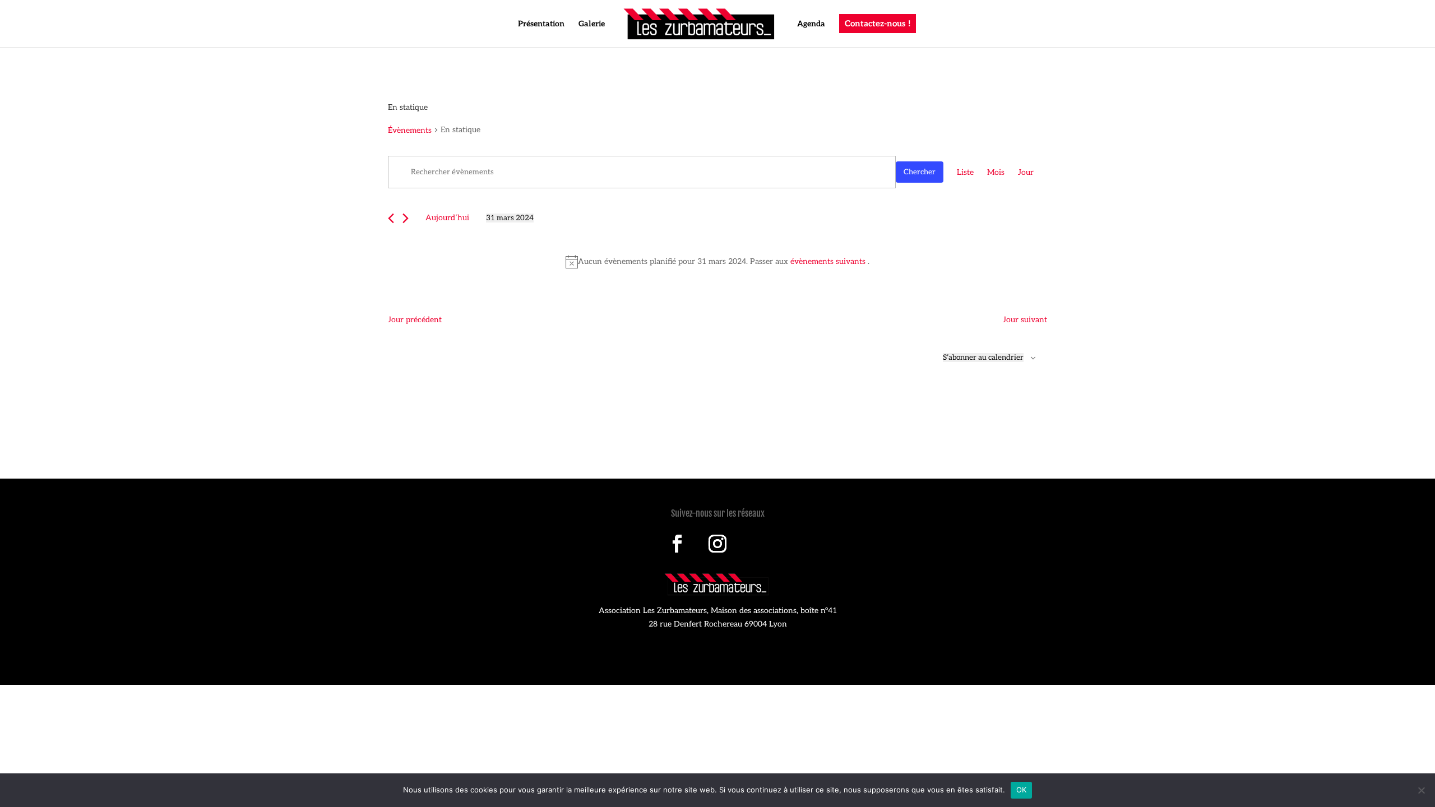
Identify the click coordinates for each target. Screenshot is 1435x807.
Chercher (920, 172)
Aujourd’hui (447, 217)
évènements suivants (829, 261)
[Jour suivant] (405, 218)
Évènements (410, 130)
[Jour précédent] (391, 218)
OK (1021, 789)
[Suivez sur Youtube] (758, 544)
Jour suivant (1025, 319)
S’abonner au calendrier (983, 357)
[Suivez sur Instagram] (717, 544)
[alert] (717, 261)
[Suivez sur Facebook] (677, 544)
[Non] (1421, 790)
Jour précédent (415, 319)
